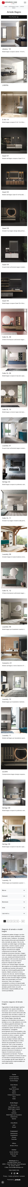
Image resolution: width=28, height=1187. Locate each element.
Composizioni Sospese (14, 1094)
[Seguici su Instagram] (14, 1173)
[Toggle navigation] (25, 2)
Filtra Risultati (13, 17)
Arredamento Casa (14, 6)
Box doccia (14, 1105)
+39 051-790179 (15, 1165)
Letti (14, 1125)
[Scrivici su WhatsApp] (2, 1182)
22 (23, 921)
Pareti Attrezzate (14, 1089)
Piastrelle (14, 1139)
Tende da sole (14, 1154)
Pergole (14, 1156)
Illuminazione (14, 1133)
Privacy (5, 1176)
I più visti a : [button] (6, 913)
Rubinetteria (14, 1116)
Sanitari (14, 1118)
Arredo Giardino (14, 1152)
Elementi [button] (5, 896)
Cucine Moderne (14, 1076)
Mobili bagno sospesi (14, 1109)
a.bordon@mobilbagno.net (16, 1167)
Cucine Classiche (14, 1078)
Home (5, 6)
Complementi (14, 1135)
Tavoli (14, 1096)
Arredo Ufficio (14, 1145)
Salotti (14, 1093)
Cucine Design (14, 1080)
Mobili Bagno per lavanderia (14, 1114)
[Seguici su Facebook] (11, 1173)
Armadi (14, 1127)
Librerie (14, 1087)
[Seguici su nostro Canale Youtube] (17, 1173)
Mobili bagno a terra (14, 1107)
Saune (14, 1111)
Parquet (14, 1137)
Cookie (10, 1176)
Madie (14, 1091)
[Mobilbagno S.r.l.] (14, 3)
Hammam (14, 1113)
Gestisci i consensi (19, 1176)
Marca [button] (4, 890)
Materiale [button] (5, 902)
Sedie (14, 1098)
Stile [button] (3, 907)
